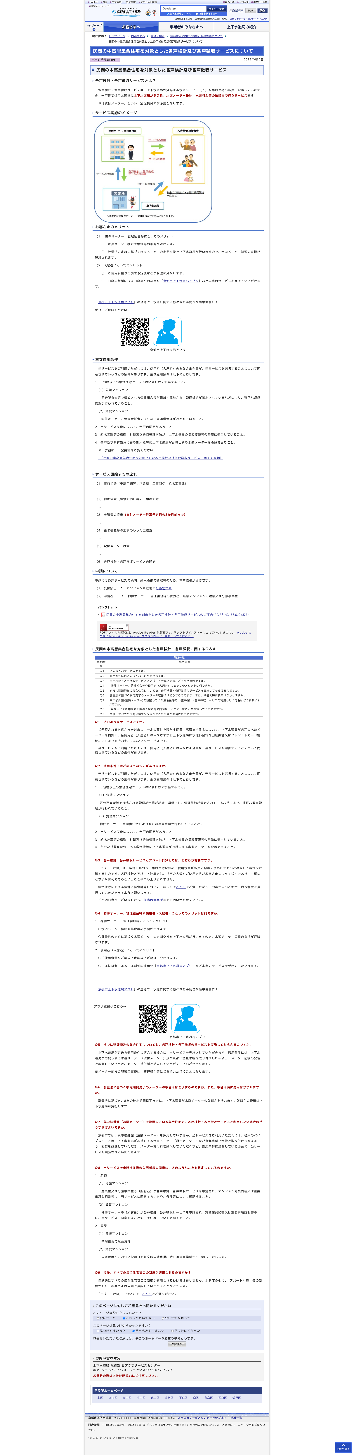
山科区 (169, 1397)
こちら (181, 887)
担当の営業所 (153, 899)
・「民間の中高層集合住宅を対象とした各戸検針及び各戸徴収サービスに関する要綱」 (160, 458)
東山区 (155, 1397)
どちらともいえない (140, 1318)
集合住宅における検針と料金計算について (196, 36)
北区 (100, 1397)
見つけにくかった (187, 1330)
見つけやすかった (113, 1330)
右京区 (208, 1397)
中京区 (141, 1397)
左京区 (127, 1397)
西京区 (222, 1397)
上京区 (113, 1397)
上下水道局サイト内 (180, 14)
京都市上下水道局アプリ (181, 280)
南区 (196, 1397)
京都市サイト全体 (208, 14)
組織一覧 (236, 1417)
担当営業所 (164, 588)
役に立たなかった (178, 1318)
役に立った (108, 1318)
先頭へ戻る (343, 1449)
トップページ (117, 36)
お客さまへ (138, 36)
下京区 (183, 1397)
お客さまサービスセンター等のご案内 (249, 19)
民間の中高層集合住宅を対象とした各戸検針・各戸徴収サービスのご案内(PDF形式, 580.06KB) (177, 614)
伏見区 (236, 1397)
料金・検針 (157, 36)
